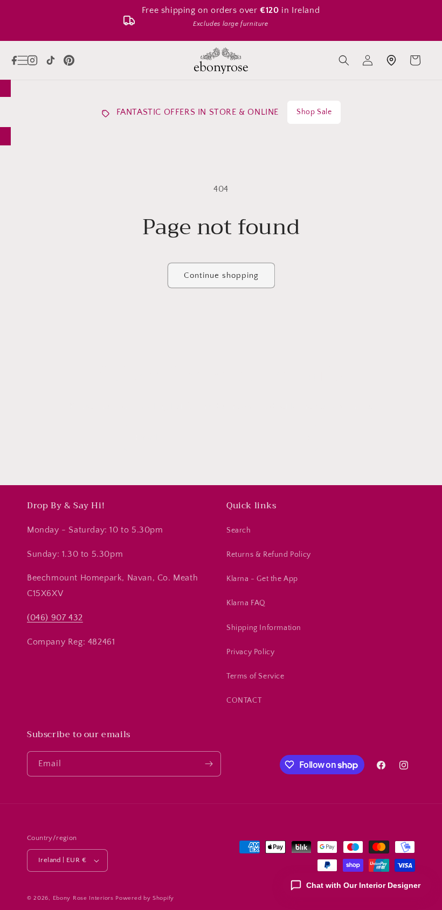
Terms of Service (255, 676)
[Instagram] (32, 60)
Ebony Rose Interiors (83, 898)
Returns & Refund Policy (268, 554)
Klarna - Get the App (262, 579)
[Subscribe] (305, 438)
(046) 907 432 (55, 617)
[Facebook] (14, 60)
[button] (344, 60)
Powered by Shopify (144, 898)
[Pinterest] (69, 60)
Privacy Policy (250, 652)
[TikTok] (50, 60)
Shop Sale (314, 112)
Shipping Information (263, 628)
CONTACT (243, 700)
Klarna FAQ (246, 603)
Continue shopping (221, 275)
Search (238, 530)
